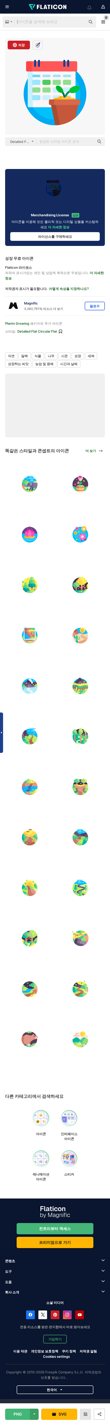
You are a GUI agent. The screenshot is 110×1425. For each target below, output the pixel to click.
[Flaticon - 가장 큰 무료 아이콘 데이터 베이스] (48, 7)
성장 (77, 356)
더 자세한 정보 (59, 227)
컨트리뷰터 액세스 (55, 1228)
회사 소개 (12, 1292)
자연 (11, 356)
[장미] (80, 483)
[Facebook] (30, 1314)
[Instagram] (67, 1314)
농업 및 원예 (44, 364)
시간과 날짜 (69, 364)
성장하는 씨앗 (18, 364)
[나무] (29, 584)
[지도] (29, 635)
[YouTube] (79, 1314)
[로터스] (29, 534)
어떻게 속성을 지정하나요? (69, 289)
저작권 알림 (88, 1351)
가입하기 (55, 1339)
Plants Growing (17, 323)
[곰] (29, 1039)
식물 (38, 356)
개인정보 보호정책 (44, 1351)
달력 (24, 356)
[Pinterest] (55, 1314)
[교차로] (80, 786)
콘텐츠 (10, 1261)
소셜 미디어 (55, 1302)
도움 (8, 1282)
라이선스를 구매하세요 (55, 236)
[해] (29, 887)
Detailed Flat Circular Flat (37, 331)
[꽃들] (80, 534)
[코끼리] (29, 483)
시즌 (64, 356)
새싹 (91, 356)
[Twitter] (42, 1314)
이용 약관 (20, 1351)
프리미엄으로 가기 (55, 1242)
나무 (51, 356)
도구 (8, 1271)
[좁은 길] (80, 635)
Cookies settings (56, 1357)
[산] (80, 1039)
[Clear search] (79, 22)
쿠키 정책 (69, 1351)
